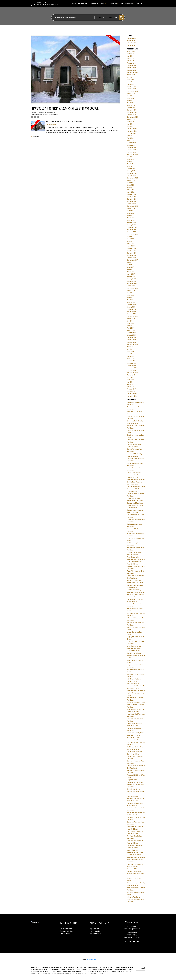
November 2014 (132, 340)
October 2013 (131, 370)
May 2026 (130, 56)
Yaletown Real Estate (133, 897)
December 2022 (132, 129)
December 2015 (132, 309)
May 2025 (130, 82)
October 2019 (131, 204)
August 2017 (131, 262)
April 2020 (130, 190)
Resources (113, 3)
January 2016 (131, 307)
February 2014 (131, 361)
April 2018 (130, 244)
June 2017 (130, 267)
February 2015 (131, 333)
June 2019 (130, 213)
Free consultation (95, 933)
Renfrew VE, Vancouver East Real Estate (46, 114)
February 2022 (131, 143)
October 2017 (131, 258)
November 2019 (132, 201)
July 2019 (130, 211)
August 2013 (131, 375)
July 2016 (130, 293)
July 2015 (130, 321)
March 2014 (131, 358)
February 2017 (131, 276)
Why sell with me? (95, 929)
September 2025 (132, 72)
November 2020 (132, 173)
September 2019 (132, 206)
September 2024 (132, 91)
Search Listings (65, 933)
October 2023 (131, 115)
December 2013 (132, 365)
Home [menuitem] (74, 3)
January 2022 (131, 145)
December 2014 (132, 337)
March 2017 (131, 274)
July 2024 (130, 96)
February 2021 (131, 169)
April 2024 (130, 103)
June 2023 (130, 122)
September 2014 (132, 344)
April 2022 (130, 138)
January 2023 (131, 126)
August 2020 (131, 180)
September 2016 (132, 288)
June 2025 (130, 79)
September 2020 (132, 178)
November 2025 (132, 68)
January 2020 (131, 197)
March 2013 (131, 387)
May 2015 (130, 326)
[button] (126, 942)
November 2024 (132, 89)
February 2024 (131, 107)
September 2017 (132, 260)
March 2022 (131, 140)
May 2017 (130, 269)
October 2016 (131, 286)
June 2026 (130, 54)
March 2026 (131, 61)
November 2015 (132, 312)
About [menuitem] (139, 3)
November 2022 (132, 131)
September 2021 (132, 154)
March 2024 (131, 105)
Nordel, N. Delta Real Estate (136, 702)
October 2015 (131, 314)
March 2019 (131, 220)
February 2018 (131, 248)
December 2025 (132, 65)
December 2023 (132, 110)
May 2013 (130, 382)
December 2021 (132, 147)
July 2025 (130, 77)
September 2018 (132, 234)
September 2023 (132, 117)
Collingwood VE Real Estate (136, 487)
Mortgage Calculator (66, 931)
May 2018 (130, 241)
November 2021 (132, 150)
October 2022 (131, 133)
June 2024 (130, 98)
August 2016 (131, 290)
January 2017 (131, 279)
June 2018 (130, 239)
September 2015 (132, 316)
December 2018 (132, 227)
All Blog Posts (131, 38)
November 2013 (132, 368)
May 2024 (130, 100)
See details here (51, 125)
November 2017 (132, 255)
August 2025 (131, 75)
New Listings (131, 40)
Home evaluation (94, 931)
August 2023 (131, 119)
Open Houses (131, 43)
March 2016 (131, 302)
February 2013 (131, 389)
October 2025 (131, 70)
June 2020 (130, 185)
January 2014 (131, 363)
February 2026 (131, 63)
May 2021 (130, 161)
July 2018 (130, 236)
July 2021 (130, 157)
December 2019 (132, 199)
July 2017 (130, 265)
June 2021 (130, 159)
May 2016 (130, 297)
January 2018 (131, 251)
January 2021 (131, 171)
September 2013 (132, 372)
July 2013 (130, 377)
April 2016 (130, 300)
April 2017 (130, 272)
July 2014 (130, 349)
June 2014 (130, 351)
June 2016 (130, 295)
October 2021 (131, 152)
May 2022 (130, 136)
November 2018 (132, 229)
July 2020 (130, 183)
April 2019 (130, 218)
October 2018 (131, 232)
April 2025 (130, 84)
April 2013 (130, 384)
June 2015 (130, 323)
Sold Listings (131, 45)
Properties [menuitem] (82, 3)
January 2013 (131, 391)
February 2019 (131, 222)
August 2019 (131, 208)
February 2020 (131, 194)
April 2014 (130, 356)
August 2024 (131, 93)
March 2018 (131, 246)
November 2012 (132, 396)
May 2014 (130, 354)
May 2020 (130, 187)
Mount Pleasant (97, 3)
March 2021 (131, 166)
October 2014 (131, 342)
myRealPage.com (91, 959)
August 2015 (131, 319)
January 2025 (131, 86)
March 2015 (131, 330)
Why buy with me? (66, 929)
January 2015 (131, 335)
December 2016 (132, 281)
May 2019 (130, 215)
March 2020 (131, 192)
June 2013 (130, 380)
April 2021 (130, 164)
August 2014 (131, 347)
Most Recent (131, 51)
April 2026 (130, 58)
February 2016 (131, 304)
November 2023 (132, 112)
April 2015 (130, 328)
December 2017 (132, 253)
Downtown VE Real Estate (135, 503)
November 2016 (132, 283)
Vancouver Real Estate (134, 855)
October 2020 (131, 175)
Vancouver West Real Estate (136, 857)
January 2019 (131, 225)
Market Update (127, 3)
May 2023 (130, 124)
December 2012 (132, 394)
